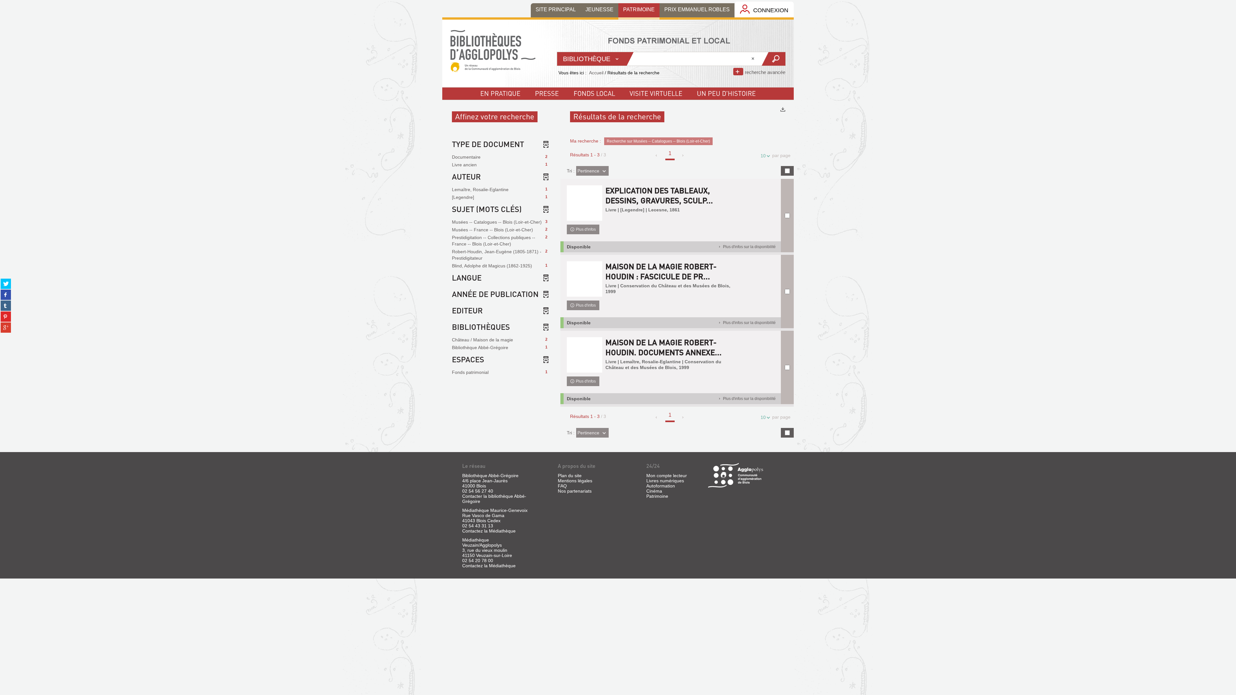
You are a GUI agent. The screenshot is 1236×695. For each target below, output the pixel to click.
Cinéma (654, 491)
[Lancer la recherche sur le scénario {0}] (773, 59)
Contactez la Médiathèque (489, 530)
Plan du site (570, 475)
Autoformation (660, 485)
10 (763, 155)
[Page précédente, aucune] (657, 155)
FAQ (562, 485)
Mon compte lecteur (666, 475)
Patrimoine (657, 496)
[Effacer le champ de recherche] (753, 59)
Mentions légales (575, 480)
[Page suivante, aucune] (683, 155)
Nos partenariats (575, 491)
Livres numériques (665, 480)
